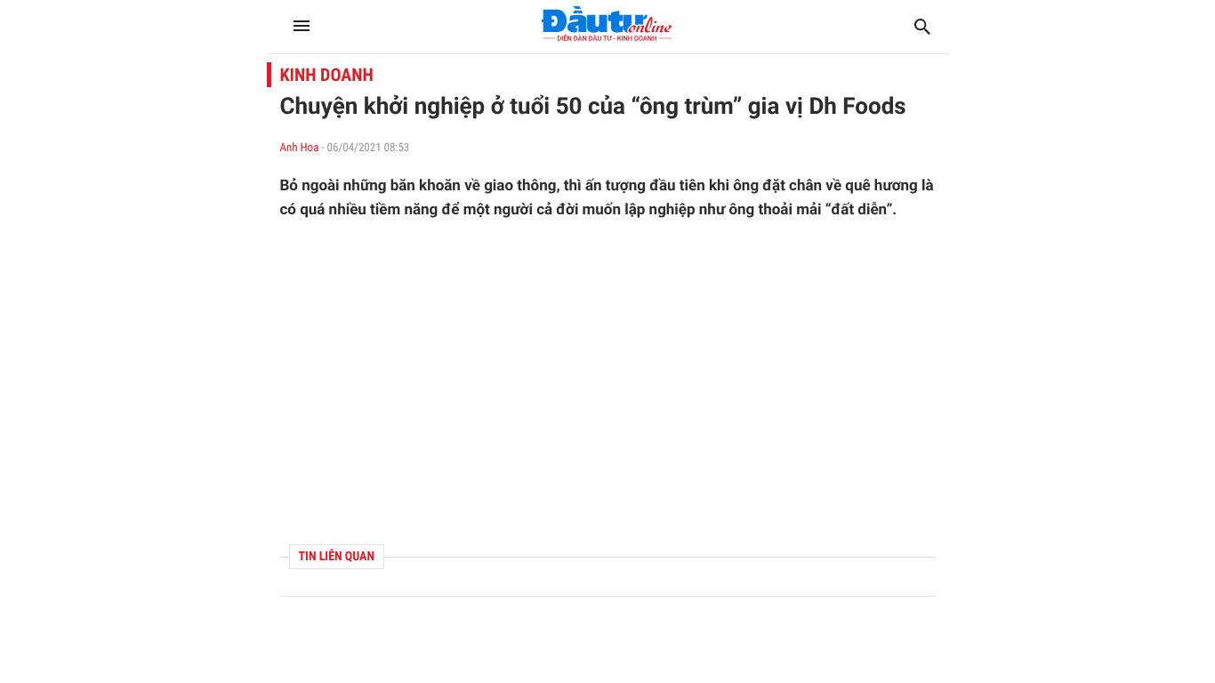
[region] (608, 382)
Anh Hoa (299, 148)
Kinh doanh (327, 74)
